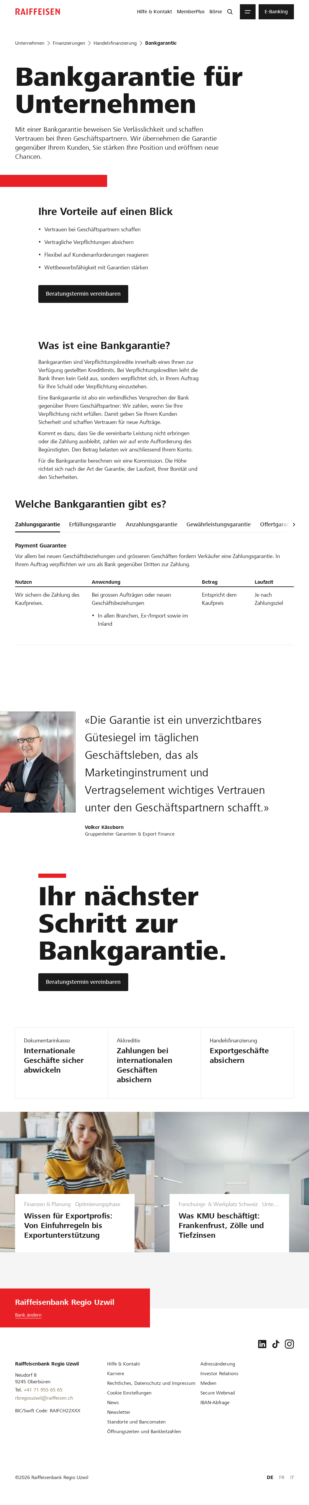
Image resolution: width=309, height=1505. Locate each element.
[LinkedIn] (262, 1344)
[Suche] (230, 11)
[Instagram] (289, 1344)
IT (292, 1477)
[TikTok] (275, 1344)
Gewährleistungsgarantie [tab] (218, 524)
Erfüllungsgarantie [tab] (92, 524)
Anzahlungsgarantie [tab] (151, 524)
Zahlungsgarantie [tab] (37, 524)
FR (281, 1477)
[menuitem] (154, 11)
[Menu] (248, 11)
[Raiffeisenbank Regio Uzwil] (38, 11)
